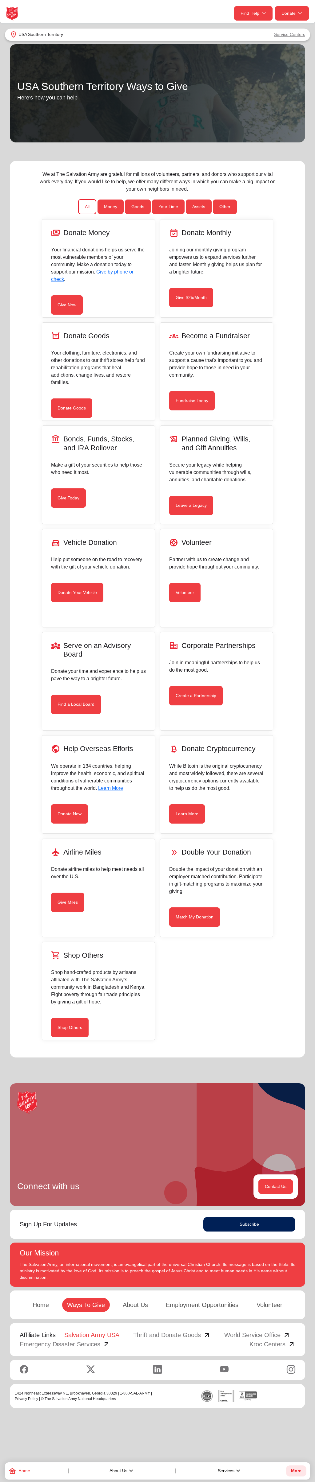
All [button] (87, 206)
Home (41, 1305)
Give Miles (68, 902)
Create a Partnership (196, 695)
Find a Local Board (76, 704)
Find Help (250, 13)
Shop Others (70, 1027)
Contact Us (275, 1186)
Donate (288, 13)
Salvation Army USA (91, 1335)
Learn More (110, 788)
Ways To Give (86, 1305)
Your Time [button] (168, 206)
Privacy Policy (26, 1399)
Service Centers (289, 34)
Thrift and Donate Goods (172, 1335)
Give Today (68, 497)
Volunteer (185, 592)
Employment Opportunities (202, 1305)
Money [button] (110, 206)
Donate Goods (72, 407)
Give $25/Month (191, 297)
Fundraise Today (192, 400)
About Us (122, 1471)
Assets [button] (198, 206)
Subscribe (249, 1224)
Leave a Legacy (191, 505)
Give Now (67, 304)
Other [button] (224, 206)
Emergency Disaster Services (65, 1344)
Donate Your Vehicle (77, 592)
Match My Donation (194, 916)
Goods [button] (137, 206)
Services (230, 1471)
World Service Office (257, 1335)
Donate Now (70, 813)
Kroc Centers (272, 1344)
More (296, 1470)
